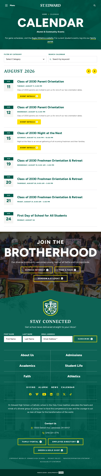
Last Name (27, 334)
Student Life (74, 365)
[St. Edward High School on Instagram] (58, 394)
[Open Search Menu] (94, 5)
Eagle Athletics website (42, 38)
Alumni (43, 387)
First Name (9, 334)
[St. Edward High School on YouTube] (44, 394)
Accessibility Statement (50, 462)
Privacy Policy (54, 458)
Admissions (74, 355)
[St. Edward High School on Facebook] (30, 394)
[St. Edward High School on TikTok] (70, 394)
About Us (27, 355)
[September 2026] (94, 71)
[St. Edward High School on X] (64, 394)
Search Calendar (57, 54)
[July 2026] (88, 71)
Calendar (68, 387)
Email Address (48, 334)
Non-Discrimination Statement (76, 458)
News (54, 387)
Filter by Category (13, 54)
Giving (30, 387)
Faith (27, 376)
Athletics (73, 376)
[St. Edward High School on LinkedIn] (51, 394)
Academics (27, 365)
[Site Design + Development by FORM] (50, 472)
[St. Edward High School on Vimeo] (36, 394)
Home (44, 14)
